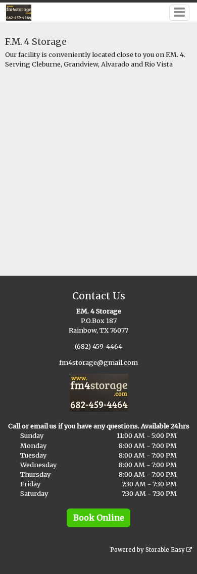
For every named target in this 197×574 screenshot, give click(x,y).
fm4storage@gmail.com (98, 362)
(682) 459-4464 (98, 346)
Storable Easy (165, 549)
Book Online (98, 518)
